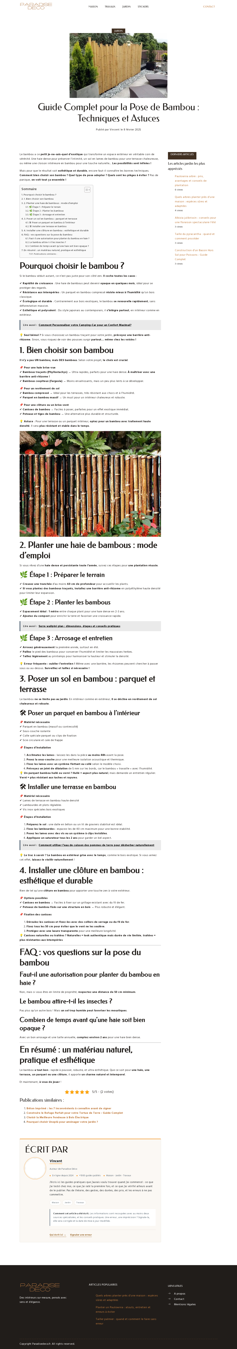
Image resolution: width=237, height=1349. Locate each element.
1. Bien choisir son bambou (39, 199)
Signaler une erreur (81, 1235)
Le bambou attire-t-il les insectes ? (47, 242)
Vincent (56, 1161)
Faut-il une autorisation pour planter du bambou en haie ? (59, 238)
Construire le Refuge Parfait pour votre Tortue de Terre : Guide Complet (75, 1113)
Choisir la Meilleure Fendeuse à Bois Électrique (58, 1117)
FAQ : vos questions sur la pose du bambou (48, 234)
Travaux (110, 6)
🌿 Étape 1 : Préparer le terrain (45, 207)
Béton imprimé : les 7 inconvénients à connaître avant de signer (69, 1108)
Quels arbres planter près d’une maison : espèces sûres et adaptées (195, 201)
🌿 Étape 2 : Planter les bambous (46, 210)
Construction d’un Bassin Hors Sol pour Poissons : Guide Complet (194, 254)
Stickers (143, 6)
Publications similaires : (45, 254)
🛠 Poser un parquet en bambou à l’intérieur (52, 222)
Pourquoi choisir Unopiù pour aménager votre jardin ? (62, 1122)
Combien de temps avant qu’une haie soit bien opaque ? (59, 246)
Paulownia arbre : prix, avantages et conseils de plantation (190, 180)
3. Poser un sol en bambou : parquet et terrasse (50, 219)
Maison (93, 6)
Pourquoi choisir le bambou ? (40, 194)
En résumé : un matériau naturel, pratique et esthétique (55, 250)
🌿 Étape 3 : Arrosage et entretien (47, 214)
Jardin (126, 6)
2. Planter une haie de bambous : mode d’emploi (51, 203)
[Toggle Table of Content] (86, 190)
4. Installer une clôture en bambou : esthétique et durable (56, 230)
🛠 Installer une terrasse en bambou (47, 226)
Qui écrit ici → (58, 1235)
